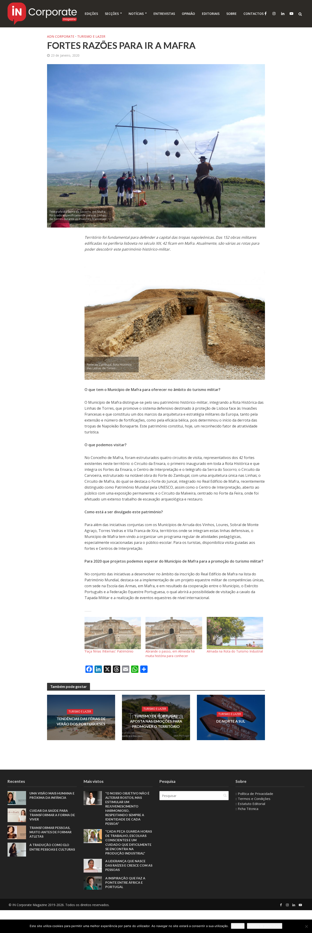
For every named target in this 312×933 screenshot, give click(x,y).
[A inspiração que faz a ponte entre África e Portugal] (93, 882)
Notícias (136, 13)
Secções (112, 13)
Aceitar (238, 926)
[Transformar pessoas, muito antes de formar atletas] (17, 832)
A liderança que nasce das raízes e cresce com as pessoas (128, 865)
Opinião (188, 13)
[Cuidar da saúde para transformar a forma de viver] (17, 814)
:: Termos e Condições (252, 798)
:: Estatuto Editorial (250, 803)
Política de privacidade (264, 926)
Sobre (231, 13)
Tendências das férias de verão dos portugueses (81, 721)
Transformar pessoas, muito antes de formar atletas (50, 832)
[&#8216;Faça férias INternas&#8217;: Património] (113, 633)
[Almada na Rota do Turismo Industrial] (235, 633)
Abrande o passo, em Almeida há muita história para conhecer (170, 653)
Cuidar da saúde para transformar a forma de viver (52, 815)
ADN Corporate (60, 36)
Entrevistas (164, 13)
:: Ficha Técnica (246, 808)
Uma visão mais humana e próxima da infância (51, 795)
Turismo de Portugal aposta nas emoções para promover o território (156, 721)
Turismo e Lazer (91, 36)
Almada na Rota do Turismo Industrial (235, 651)
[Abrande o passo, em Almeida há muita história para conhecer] (173, 633)
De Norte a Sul (230, 721)
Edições (91, 13)
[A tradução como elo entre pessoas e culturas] (17, 849)
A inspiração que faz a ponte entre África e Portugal (125, 882)
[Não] (306, 926)
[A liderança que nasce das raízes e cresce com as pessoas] (93, 865)
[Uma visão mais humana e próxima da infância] (17, 797)
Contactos (253, 13)
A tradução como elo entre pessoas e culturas (52, 847)
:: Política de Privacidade (254, 793)
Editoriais (210, 13)
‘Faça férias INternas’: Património (109, 651)
